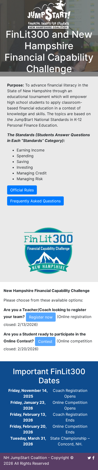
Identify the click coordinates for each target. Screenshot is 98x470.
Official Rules (22, 190)
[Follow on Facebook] (93, 457)
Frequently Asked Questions (35, 201)
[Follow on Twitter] (89, 457)
